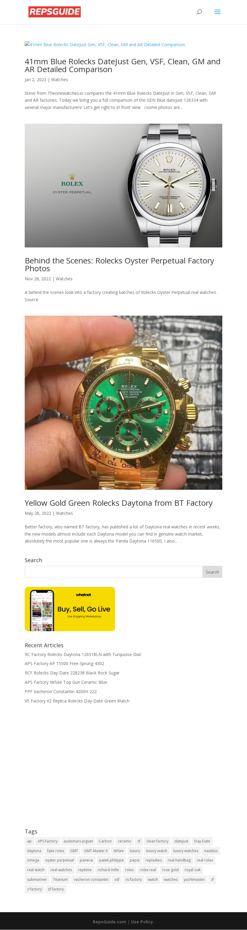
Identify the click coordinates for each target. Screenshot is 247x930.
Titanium (60, 879)
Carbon (105, 841)
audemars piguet (78, 841)
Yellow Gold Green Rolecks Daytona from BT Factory (119, 502)
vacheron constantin (91, 879)
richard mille (108, 869)
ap (29, 841)
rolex (129, 869)
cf (138, 841)
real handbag (179, 860)
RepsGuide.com (109, 922)
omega (33, 860)
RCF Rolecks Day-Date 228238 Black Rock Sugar (72, 673)
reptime (85, 869)
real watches (61, 869)
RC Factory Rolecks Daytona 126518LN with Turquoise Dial (83, 654)
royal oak (193, 869)
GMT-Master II (96, 850)
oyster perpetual (59, 860)
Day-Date (202, 841)
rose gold (170, 869)
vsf (116, 879)
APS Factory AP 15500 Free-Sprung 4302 (64, 663)
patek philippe (111, 860)
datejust (181, 841)
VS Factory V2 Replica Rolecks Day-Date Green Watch (77, 701)
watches (171, 879)
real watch (36, 869)
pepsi (134, 860)
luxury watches (185, 850)
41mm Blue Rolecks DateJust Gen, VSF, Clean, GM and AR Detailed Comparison (122, 65)
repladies (153, 860)
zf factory (56, 889)
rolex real (148, 869)
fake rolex (55, 850)
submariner (37, 879)
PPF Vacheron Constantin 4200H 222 (61, 691)
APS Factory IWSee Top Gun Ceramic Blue (66, 682)
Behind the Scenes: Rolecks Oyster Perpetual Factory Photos (119, 264)
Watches (59, 79)
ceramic (124, 841)
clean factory (157, 841)
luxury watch (156, 850)
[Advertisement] (123, 770)
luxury (135, 850)
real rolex (205, 860)
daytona (34, 850)
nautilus (210, 850)
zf (212, 879)
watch (153, 879)
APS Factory (48, 841)
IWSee (119, 850)
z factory (34, 889)
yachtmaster (194, 879)
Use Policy (142, 922)
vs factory (133, 879)
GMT (74, 850)
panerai (86, 860)
